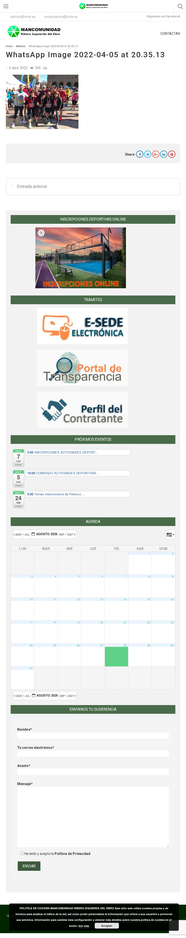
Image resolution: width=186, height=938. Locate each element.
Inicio (9, 46)
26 (78, 645)
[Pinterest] (171, 154)
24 (31, 645)
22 (148, 622)
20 (101, 622)
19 (78, 622)
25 (54, 645)
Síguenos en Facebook (163, 16)
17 (31, 622)
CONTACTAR (170, 34)
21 (125, 622)
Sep (62, 534)
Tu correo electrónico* (35, 748)
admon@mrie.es (23, 17)
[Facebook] (139, 154)
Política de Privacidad (72, 854)
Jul (27, 534)
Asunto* (23, 766)
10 (31, 599)
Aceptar (106, 926)
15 (148, 599)
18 (54, 622)
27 (101, 645)
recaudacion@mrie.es (61, 17)
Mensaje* (25, 784)
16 (172, 599)
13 (101, 599)
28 (125, 645)
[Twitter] (147, 154)
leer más (84, 926)
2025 (18, 534)
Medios (20, 46)
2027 (70, 534)
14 (125, 599)
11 (54, 599)
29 (148, 645)
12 (78, 599)
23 (172, 622)
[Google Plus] (155, 154)
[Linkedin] (163, 154)
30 (172, 645)
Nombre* (24, 729)
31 (31, 668)
